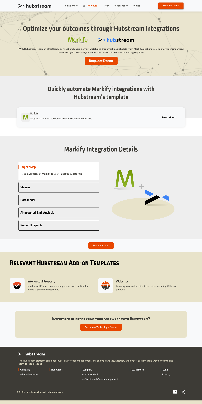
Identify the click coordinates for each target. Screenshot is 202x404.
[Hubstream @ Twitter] (183, 391)
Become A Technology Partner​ (101, 327)
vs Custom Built (90, 374)
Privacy (166, 374)
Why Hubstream (29, 374)
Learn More (168, 117)
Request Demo (171, 5)
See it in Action (101, 245)
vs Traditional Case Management (100, 379)
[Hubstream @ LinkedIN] (175, 392)
